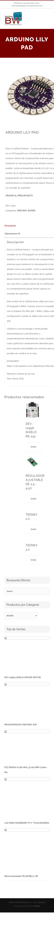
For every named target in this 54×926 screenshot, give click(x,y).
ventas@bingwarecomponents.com (27, 6)
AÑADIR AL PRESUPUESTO (19, 195)
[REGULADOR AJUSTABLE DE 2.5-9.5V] (32, 462)
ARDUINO (22, 210)
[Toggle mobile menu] (48, 16)
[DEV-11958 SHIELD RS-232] (32, 410)
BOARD (31, 210)
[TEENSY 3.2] (32, 537)
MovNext (36, 906)
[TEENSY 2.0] (32, 507)
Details (33, 447)
